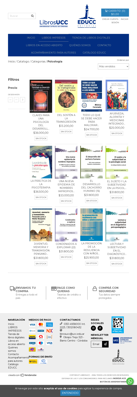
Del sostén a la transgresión (66, 118)
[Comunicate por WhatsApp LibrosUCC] (130, 381)
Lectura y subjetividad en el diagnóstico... (116, 249)
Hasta (16, 94)
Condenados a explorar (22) (66, 245)
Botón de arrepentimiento (114, 382)
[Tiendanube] (22, 376)
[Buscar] (32, 16)
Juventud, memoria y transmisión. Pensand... (41, 248)
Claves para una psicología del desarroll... (40, 122)
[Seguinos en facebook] (100, 328)
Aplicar (22, 99)
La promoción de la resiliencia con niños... (91, 248)
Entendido (70, 392)
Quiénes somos (80, 45)
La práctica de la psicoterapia (41, 184)
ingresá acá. (119, 378)
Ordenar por (123, 60)
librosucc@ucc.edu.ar (72, 333)
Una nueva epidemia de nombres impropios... (66, 186)
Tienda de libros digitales (91, 37)
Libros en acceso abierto (44, 45)
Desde (10, 94)
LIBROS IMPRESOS (53, 37)
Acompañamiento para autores (53, 52)
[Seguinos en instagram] (93, 328)
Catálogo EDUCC (94, 52)
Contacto (104, 45)
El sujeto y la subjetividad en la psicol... (116, 185)
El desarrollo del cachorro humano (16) (91, 185)
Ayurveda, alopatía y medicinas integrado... (116, 118)
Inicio (31, 37)
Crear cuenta (110, 19)
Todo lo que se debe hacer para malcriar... (91, 120)
